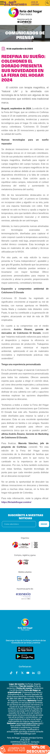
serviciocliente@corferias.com (29, 723)
